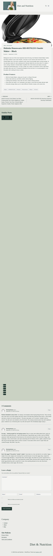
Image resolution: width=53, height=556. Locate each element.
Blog (5, 526)
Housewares (25, 89)
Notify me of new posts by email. (14, 504)
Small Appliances (8, 45)
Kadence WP (38, 552)
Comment (5, 477)
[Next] (9, 117)
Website (38, 494)
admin (6, 54)
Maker (31, 89)
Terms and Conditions (7, 539)
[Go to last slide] (4, 117)
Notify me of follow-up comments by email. (15, 499)
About (5, 524)
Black (5, 89)
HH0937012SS (12, 89)
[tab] (4, 384)
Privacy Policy (5, 535)
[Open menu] (48, 6)
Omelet (36, 89)
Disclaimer (4, 537)
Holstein (19, 89)
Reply (49, 410)
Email (21, 494)
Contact (5, 523)
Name (4, 494)
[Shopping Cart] (45, 5)
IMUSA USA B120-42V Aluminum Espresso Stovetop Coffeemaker (41, 98)
